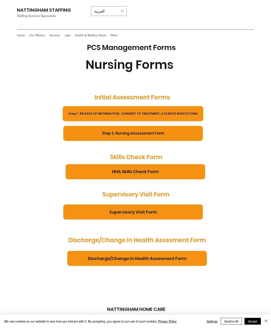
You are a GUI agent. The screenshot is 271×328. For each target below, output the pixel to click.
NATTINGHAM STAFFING (44, 10)
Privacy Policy (167, 321)
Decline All (231, 321)
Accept (252, 321)
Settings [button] (212, 321)
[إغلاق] (265, 321)
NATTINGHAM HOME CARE (136, 309)
